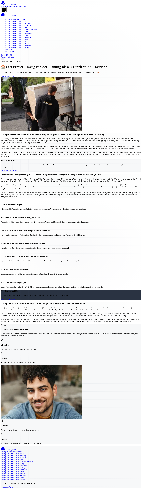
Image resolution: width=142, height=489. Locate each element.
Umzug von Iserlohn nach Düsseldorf (18, 33)
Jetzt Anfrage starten (8, 299)
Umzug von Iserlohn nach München (18, 25)
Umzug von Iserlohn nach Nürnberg (18, 45)
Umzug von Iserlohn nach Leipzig (17, 35)
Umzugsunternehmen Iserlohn (15, 19)
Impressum (9, 49)
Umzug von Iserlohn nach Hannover (18, 43)
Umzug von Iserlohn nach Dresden (17, 47)
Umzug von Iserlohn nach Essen (16, 39)
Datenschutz (9, 51)
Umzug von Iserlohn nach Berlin (16, 21)
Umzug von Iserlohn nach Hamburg (18, 23)
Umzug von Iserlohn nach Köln (16, 27)
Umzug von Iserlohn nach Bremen (17, 41)
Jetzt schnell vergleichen (9, 170)
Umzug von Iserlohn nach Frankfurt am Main (21, 29)
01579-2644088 (6, 6)
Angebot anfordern (19, 6)
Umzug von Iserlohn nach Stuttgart (17, 31)
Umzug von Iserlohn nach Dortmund (18, 37)
